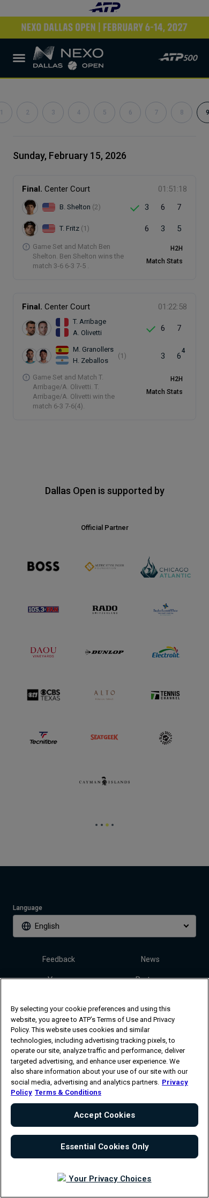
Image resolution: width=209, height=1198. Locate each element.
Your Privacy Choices (108, 1179)
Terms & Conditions (68, 1092)
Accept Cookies (104, 1115)
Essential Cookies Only (104, 1146)
